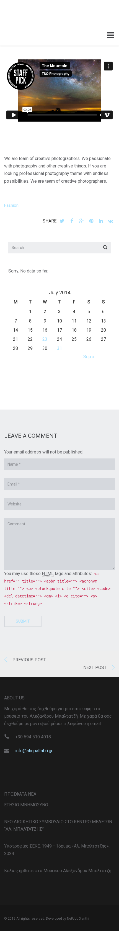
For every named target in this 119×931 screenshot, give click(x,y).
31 (59, 348)
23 (44, 339)
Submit (23, 621)
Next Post (95, 667)
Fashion (11, 205)
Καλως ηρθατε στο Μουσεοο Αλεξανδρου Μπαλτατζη (57, 870)
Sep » (88, 356)
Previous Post (29, 659)
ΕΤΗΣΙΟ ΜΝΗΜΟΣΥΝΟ (26, 804)
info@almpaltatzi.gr (34, 750)
